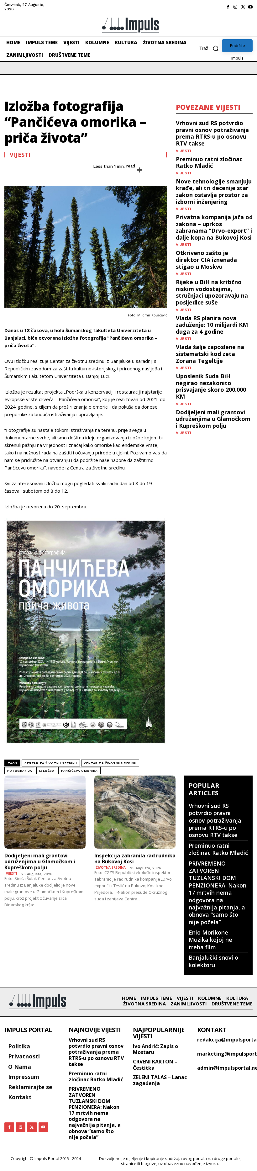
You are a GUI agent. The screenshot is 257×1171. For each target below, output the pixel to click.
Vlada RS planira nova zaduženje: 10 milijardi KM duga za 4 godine (212, 324)
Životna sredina (111, 867)
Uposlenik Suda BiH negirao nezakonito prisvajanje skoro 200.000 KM (211, 386)
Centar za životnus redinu (110, 763)
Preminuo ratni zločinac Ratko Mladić (209, 162)
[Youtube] (250, 7)
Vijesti (20, 154)
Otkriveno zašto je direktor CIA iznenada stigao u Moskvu (206, 259)
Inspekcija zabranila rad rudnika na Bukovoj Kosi (135, 858)
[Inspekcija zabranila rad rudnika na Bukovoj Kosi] (135, 812)
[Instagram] (235, 7)
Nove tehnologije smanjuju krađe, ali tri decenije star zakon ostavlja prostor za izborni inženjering (214, 191)
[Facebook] (228, 7)
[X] (243, 7)
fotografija (19, 770)
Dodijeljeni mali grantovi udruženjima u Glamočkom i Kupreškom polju (213, 418)
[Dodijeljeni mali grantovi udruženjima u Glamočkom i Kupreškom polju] (45, 812)
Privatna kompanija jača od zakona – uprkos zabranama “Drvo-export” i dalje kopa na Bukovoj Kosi (214, 227)
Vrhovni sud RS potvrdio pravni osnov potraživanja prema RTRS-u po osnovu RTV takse (212, 133)
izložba (47, 770)
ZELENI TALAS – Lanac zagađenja (160, 1080)
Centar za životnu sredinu (50, 763)
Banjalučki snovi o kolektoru (213, 961)
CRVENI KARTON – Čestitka (155, 1064)
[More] (139, 170)
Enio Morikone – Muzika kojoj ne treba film (211, 940)
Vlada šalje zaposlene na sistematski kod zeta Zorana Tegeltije (210, 353)
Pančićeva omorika (79, 770)
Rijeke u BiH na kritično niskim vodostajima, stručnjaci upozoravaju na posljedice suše (212, 292)
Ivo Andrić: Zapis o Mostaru (155, 1049)
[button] (210, 48)
